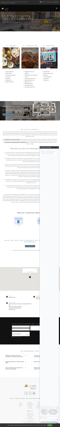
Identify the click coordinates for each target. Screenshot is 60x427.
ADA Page (43, 1)
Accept (50, 425)
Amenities (20, 404)
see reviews (30, 246)
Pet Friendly (30, 406)
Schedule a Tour (30, 403)
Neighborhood (30, 402)
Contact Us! (30, 417)
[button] (30, 277)
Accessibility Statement (39, 405)
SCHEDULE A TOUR (9, 114)
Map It (14, 3)
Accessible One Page (39, 406)
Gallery (20, 403)
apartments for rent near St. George (12, 139)
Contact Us (39, 403)
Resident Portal (39, 402)
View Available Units (30, 404)
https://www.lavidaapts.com (30, 418)
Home (48, 16)
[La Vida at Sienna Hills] (30, 387)
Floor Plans (20, 405)
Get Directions (30, 408)
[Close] (36, 269)
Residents (50, 1)
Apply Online (30, 405)
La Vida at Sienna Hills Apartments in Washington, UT (16, 142)
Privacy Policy (39, 404)
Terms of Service (39, 408)
